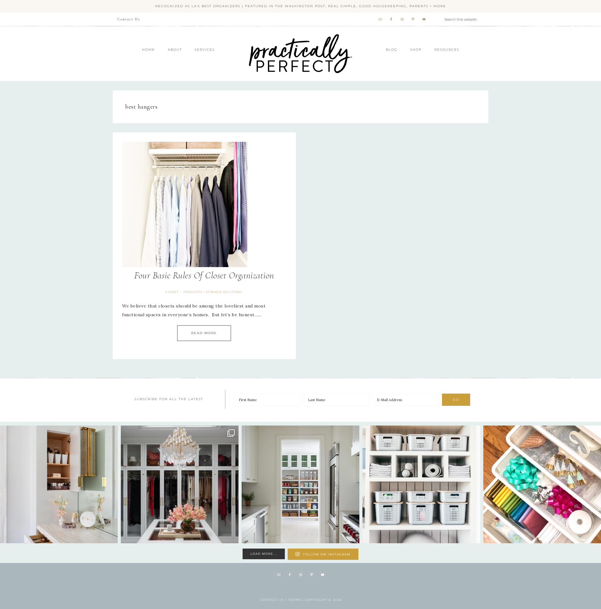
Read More (204, 333)
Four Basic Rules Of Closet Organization (204, 275)
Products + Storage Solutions (212, 292)
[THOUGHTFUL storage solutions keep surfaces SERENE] (59, 484)
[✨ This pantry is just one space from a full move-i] (300, 484)
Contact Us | (274, 599)
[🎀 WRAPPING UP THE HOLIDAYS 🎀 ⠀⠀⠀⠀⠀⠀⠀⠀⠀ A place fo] (542, 484)
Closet (171, 292)
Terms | (296, 599)
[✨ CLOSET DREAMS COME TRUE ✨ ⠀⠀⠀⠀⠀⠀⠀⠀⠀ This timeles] (180, 484)
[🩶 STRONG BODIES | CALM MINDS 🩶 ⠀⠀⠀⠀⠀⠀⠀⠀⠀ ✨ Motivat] (421, 484)
